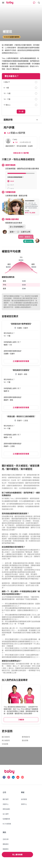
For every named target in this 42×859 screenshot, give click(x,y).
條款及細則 (6, 809)
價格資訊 (6, 844)
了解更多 (21, 720)
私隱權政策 (6, 819)
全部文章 (6, 839)
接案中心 (24, 804)
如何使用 (24, 799)
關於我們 (6, 799)
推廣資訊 (6, 849)
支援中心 (6, 804)
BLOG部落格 (7, 824)
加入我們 (6, 814)
